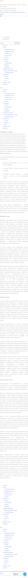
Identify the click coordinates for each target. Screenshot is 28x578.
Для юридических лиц (10, 49)
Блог (6, 80)
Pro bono (6, 57)
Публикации (6, 74)
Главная (5, 45)
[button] (14, 88)
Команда (7, 64)
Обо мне (6, 61)
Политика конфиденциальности (7, 575)
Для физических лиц (9, 51)
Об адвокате (6, 59)
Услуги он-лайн (8, 55)
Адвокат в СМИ (6, 82)
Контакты (5, 84)
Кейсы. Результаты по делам (11, 70)
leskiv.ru (1, 0)
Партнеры (7, 66)
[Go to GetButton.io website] (25, 576)
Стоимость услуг (8, 53)
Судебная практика (9, 72)
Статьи (6, 76)
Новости (7, 78)
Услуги (4, 47)
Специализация (8, 63)
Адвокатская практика (8, 68)
